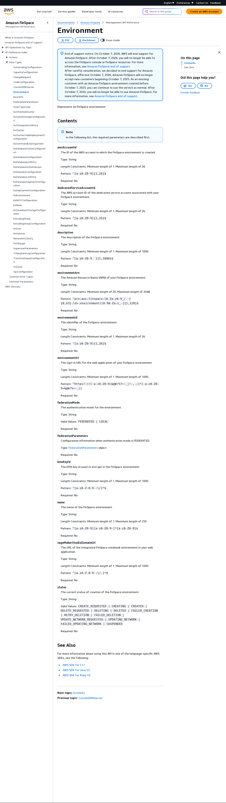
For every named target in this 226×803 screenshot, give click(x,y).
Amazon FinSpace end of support (108, 66)
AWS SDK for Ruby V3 (76, 675)
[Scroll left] (34, 11)
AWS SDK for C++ (74, 665)
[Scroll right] (125, 11)
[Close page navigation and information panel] (219, 52)
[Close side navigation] (47, 22)
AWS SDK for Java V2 (76, 670)
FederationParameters (83, 447)
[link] (122, 22)
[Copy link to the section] (54, 121)
